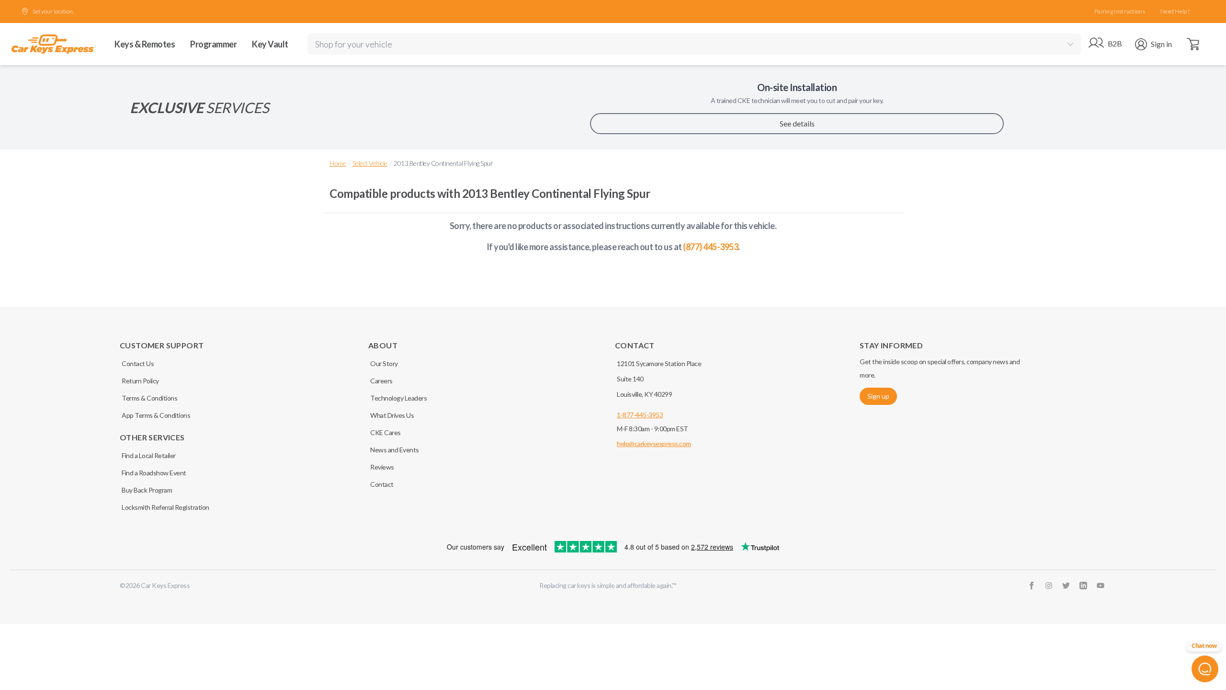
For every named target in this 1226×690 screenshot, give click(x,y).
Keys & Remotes (144, 44)
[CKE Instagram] (1049, 585)
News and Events (394, 450)
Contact (382, 484)
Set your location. (53, 11)
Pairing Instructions (1119, 11)
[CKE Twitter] (1066, 585)
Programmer (213, 44)
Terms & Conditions (149, 398)
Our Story (384, 363)
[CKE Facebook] (1031, 585)
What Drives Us (392, 415)
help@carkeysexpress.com (654, 443)
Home (337, 163)
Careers (381, 381)
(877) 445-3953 (710, 247)
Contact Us (138, 363)
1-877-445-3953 (640, 415)
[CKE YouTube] (1100, 585)
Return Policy (140, 381)
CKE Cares (385, 432)
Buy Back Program (147, 490)
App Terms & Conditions (156, 415)
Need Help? (1175, 11)
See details (797, 123)
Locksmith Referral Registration (165, 507)
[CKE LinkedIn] (1083, 585)
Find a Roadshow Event (154, 473)
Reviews (382, 467)
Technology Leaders (398, 398)
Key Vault (270, 44)
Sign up (878, 396)
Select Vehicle (369, 163)
